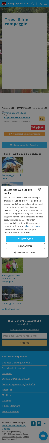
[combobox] (39, 189)
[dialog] (24, 221)
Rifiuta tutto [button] (25, 246)
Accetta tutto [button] (25, 239)
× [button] (43, 189)
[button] (24, 252)
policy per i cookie (32, 226)
